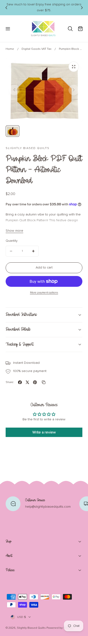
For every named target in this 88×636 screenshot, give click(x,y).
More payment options (44, 292)
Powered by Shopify (59, 627)
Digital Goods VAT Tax (36, 48)
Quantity (12, 240)
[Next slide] (82, 7)
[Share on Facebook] (20, 382)
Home (10, 48)
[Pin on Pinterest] (35, 382)
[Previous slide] (6, 7)
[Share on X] (27, 382)
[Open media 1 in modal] (74, 66)
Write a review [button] (44, 432)
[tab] (12, 131)
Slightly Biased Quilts (31, 627)
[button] (7, 28)
